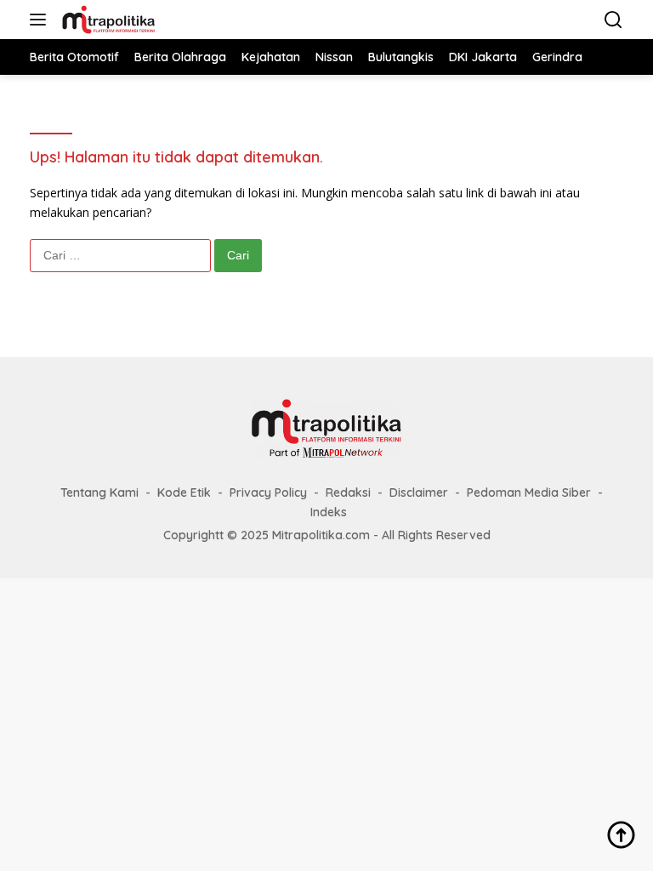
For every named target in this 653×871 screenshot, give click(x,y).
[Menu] (41, 19)
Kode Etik (184, 492)
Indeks (328, 512)
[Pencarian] (613, 20)
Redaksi (348, 492)
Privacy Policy (268, 492)
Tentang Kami (99, 492)
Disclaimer (418, 492)
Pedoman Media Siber (529, 492)
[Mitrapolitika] (106, 19)
